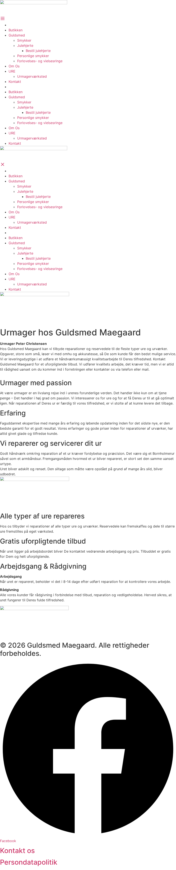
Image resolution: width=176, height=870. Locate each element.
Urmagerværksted (32, 76)
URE (12, 71)
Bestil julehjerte (38, 51)
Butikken (16, 30)
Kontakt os (17, 850)
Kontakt (15, 81)
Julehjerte (25, 45)
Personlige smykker (33, 56)
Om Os (14, 66)
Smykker (24, 40)
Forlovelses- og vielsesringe (39, 61)
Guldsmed (17, 35)
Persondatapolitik (28, 862)
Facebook (8, 841)
